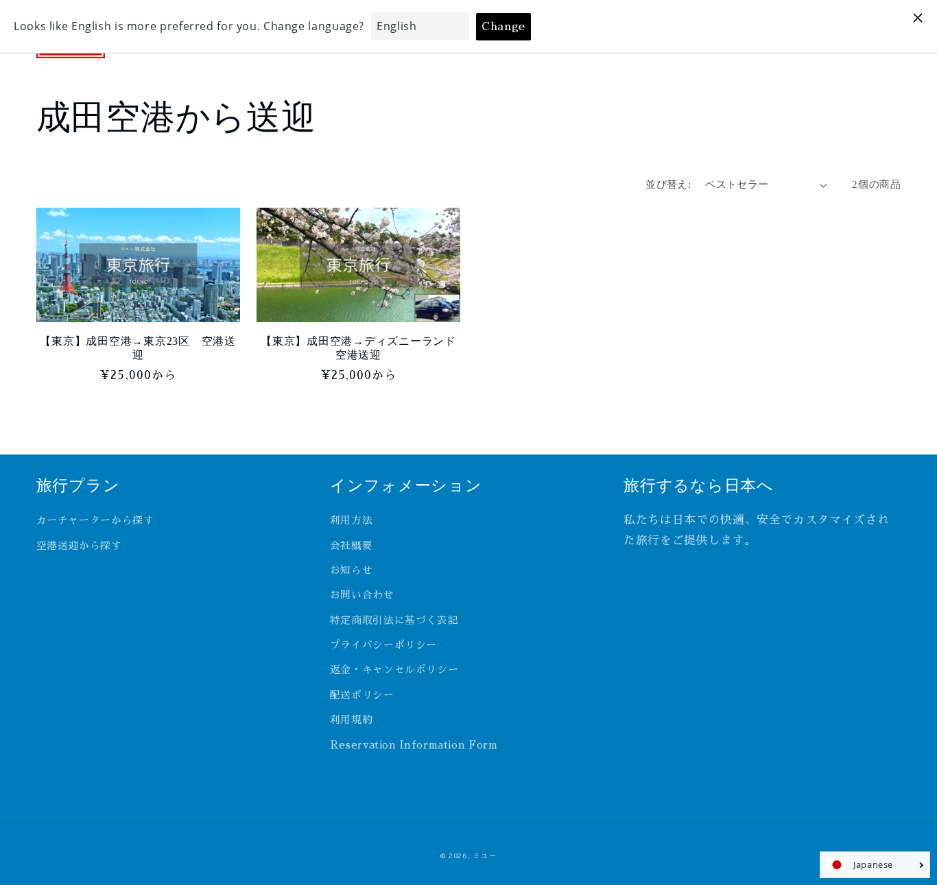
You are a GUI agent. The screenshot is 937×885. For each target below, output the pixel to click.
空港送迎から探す (79, 545)
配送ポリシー (362, 695)
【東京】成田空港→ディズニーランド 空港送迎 (360, 348)
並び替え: (668, 184)
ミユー (485, 856)
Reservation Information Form (414, 745)
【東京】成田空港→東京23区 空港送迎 (138, 348)
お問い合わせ (362, 595)
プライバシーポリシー (383, 645)
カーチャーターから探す (95, 520)
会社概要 (351, 545)
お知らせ (351, 570)
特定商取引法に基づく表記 (394, 620)
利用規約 (351, 720)
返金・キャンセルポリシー (394, 670)
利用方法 (351, 520)
